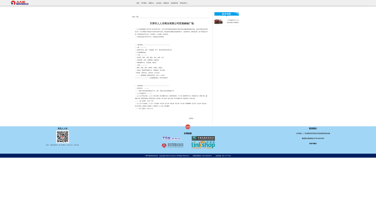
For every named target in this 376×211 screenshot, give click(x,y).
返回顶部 (187, 127)
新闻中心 (151, 3)
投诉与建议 (313, 143)
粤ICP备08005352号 (151, 156)
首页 (137, 3)
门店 (137, 16)
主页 (133, 16)
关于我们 (144, 3)
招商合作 (166, 3)
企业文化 (159, 3)
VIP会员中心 (183, 3)
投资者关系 (174, 3)
